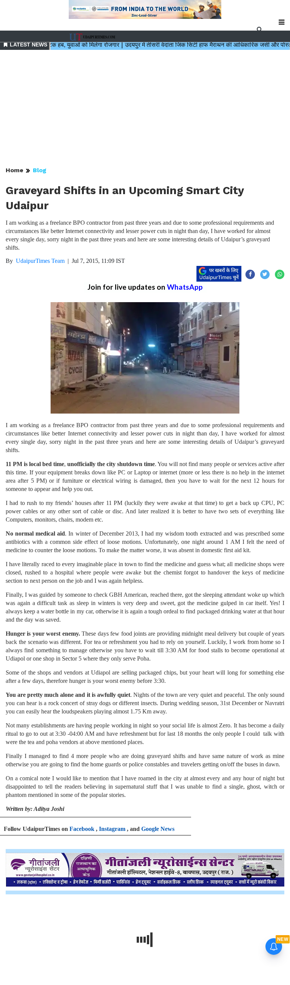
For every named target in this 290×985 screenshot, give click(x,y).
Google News (157, 829)
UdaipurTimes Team (40, 261)
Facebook (81, 829)
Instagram (112, 829)
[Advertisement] (145, 109)
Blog (39, 170)
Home (14, 170)
